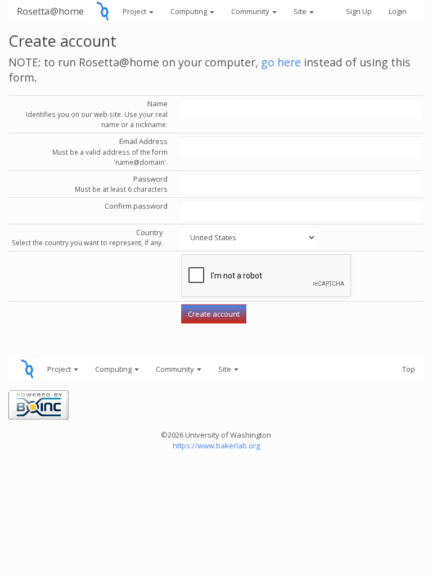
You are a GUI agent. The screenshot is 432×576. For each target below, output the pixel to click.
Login (398, 11)
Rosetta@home (50, 10)
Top (408, 369)
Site (301, 11)
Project (135, 11)
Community (251, 11)
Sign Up (359, 11)
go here (281, 62)
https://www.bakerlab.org (216, 445)
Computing (189, 11)
